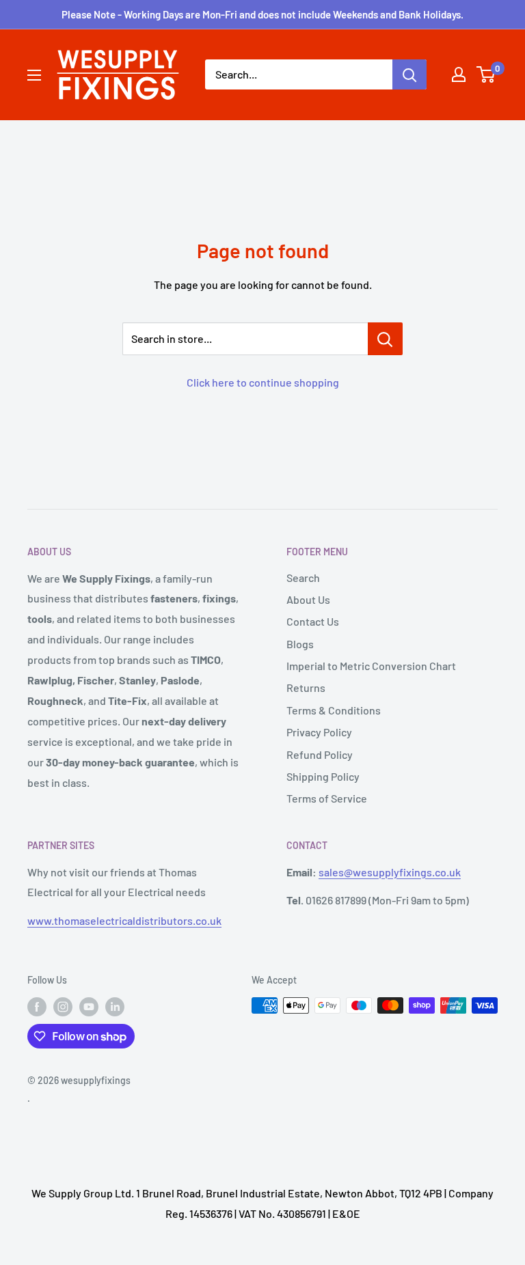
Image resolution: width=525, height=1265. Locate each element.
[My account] (459, 74)
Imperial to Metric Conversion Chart (371, 665)
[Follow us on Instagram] (62, 1006)
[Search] (409, 74)
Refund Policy (319, 754)
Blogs (300, 643)
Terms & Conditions (333, 710)
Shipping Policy (323, 776)
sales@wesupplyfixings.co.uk (390, 871)
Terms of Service (326, 798)
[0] (486, 74)
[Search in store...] (385, 338)
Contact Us (312, 621)
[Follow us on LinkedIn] (114, 1006)
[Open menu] (34, 75)
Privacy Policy (319, 731)
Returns (305, 687)
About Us (308, 599)
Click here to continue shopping (263, 382)
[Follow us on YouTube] (88, 1006)
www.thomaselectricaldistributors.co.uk (124, 920)
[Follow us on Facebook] (36, 1006)
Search (303, 577)
